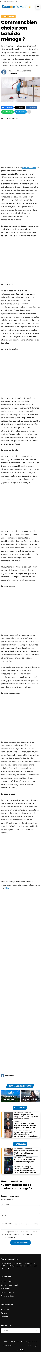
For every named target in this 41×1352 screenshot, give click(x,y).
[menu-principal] (38, 6)
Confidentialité (7, 1346)
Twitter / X (5, 1313)
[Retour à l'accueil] (16, 6)
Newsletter (5, 1289)
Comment (6, 1204)
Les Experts (8, 17)
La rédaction (6, 1281)
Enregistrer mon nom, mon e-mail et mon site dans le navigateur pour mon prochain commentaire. (21, 1234)
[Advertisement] (20, 143)
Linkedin (4, 1317)
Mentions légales (8, 1296)
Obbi (7, 888)
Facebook (5, 1309)
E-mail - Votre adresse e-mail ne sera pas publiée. (20, 1224)
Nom (4, 1216)
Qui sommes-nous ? (9, 1285)
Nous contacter (7, 1292)
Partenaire (9, 1075)
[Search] (37, 1330)
